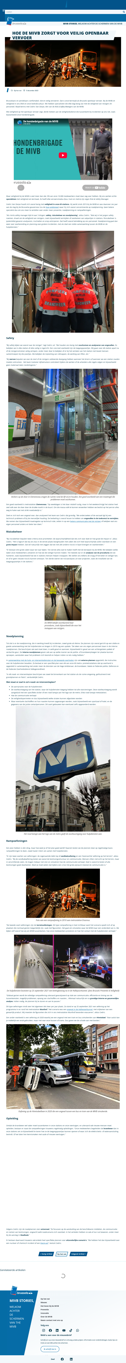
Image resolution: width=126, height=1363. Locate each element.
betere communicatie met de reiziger (85, 521)
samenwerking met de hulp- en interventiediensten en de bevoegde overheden (41, 660)
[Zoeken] (124, 12)
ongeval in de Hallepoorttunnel (80, 1009)
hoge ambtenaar (52, 207)
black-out (44, 1243)
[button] (62, 1359)
